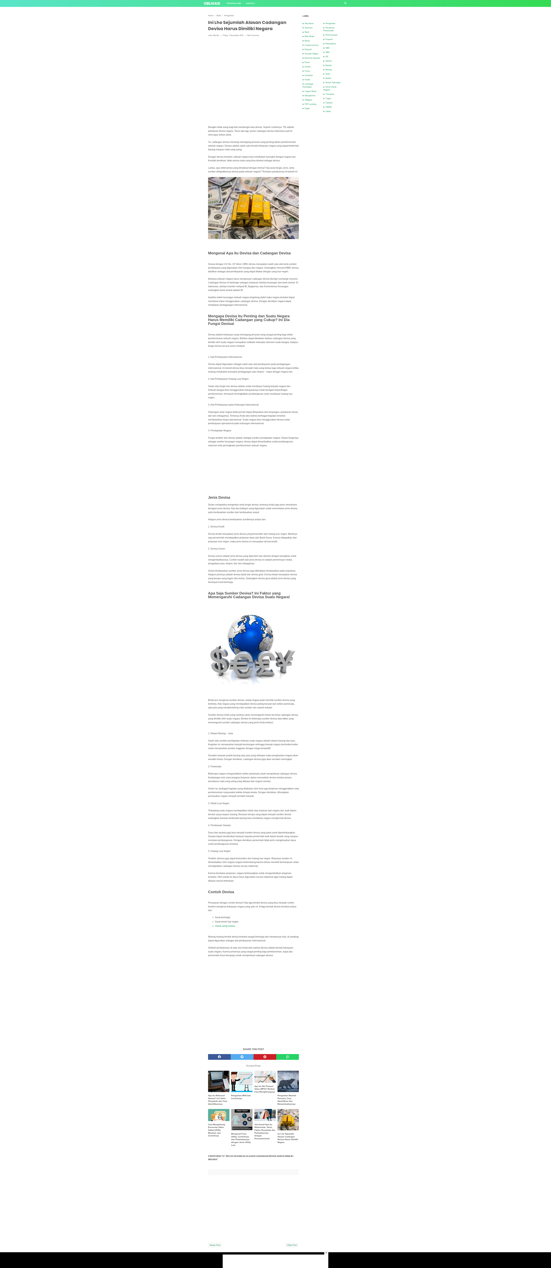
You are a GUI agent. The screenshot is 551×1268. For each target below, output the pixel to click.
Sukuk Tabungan (333, 82)
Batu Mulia (309, 36)
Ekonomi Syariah (312, 58)
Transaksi (329, 94)
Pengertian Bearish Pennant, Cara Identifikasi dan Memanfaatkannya (287, 1099)
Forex (307, 71)
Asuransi (309, 28)
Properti (329, 39)
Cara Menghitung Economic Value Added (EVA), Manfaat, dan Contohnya (216, 1130)
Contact (250, 3)
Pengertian (330, 23)
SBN (327, 48)
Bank (307, 32)
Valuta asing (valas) (225, 926)
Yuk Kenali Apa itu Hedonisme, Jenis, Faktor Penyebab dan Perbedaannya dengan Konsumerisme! (264, 1131)
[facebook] (219, 1057)
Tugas (328, 98)
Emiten (308, 67)
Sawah (328, 65)
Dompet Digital (311, 53)
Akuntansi (309, 23)
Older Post (292, 1245)
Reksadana (330, 43)
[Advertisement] (253, 60)
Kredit (307, 79)
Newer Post (215, 1245)
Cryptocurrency (312, 45)
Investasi (309, 75)
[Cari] (345, 4)
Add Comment (253, 35)
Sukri (327, 74)
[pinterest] (265, 1057)
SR (326, 56)
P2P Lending (310, 104)
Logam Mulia (310, 91)
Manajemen (310, 95)
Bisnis (307, 41)
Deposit (308, 49)
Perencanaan (331, 35)
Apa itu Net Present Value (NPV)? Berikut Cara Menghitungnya (264, 1089)
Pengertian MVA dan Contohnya (241, 1097)
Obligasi (212, 3)
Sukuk (328, 78)
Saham (328, 61)
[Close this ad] (326, 1253)
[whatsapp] (287, 1057)
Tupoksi (328, 103)
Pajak (307, 108)
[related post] (218, 1081)
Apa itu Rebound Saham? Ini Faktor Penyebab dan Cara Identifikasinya (217, 1099)
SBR (327, 52)
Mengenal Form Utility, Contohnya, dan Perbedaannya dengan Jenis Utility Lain (241, 1139)
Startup (328, 69)
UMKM (328, 107)
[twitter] (242, 1057)
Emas (307, 62)
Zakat (328, 111)
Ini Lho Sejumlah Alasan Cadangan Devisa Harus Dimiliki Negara (288, 1138)
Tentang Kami (234, 3)
